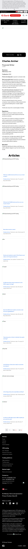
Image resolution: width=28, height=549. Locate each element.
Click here (9, 483)
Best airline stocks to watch (9, 229)
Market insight (6, 469)
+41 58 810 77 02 (10, 479)
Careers (10, 542)
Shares (4, 442)
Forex (3, 439)
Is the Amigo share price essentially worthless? (13, 391)
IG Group (4, 542)
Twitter (6, 504)
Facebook (3, 504)
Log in (25, 11)
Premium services (6, 452)
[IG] (5, 15)
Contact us (5, 475)
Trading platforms (7, 457)
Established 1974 (5, 21)
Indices (4, 441)
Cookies (9, 496)
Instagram (17, 504)
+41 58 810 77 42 (11, 477)
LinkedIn (10, 504)
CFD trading (5, 448)
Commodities (5, 444)
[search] (23, 15)
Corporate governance (8, 481)
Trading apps (5, 462)
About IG (14, 496)
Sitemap (6, 493)
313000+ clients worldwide (15, 22)
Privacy (4, 496)
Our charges (5, 450)
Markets (4, 436)
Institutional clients (7, 454)
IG (2, 493)
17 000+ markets (23, 21)
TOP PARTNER (10, 534)
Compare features (7, 465)
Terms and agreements (16, 493)
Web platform (6, 460)
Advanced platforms (7, 464)
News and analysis (7, 471)
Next (14, 430)
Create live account (15, 15)
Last (19, 430)
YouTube (13, 504)
